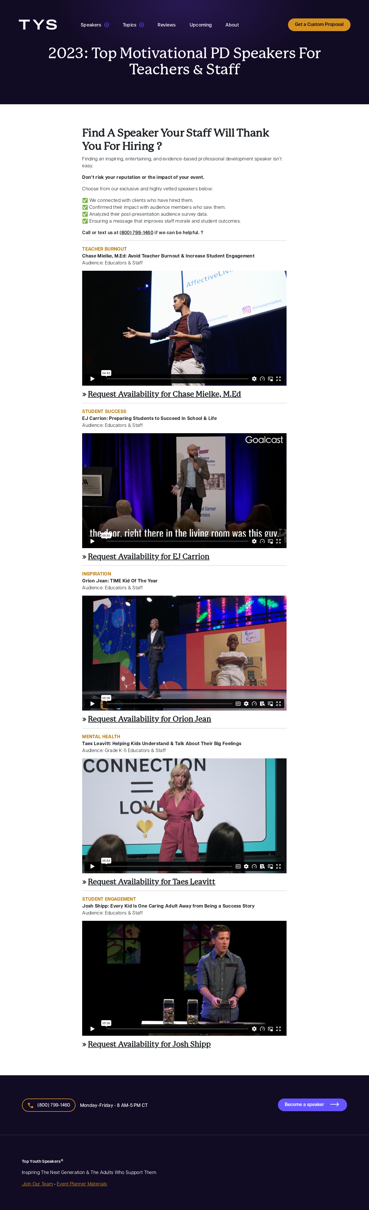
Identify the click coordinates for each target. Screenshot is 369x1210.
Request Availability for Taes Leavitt (151, 882)
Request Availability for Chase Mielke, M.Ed (164, 394)
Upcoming (201, 25)
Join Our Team (37, 1183)
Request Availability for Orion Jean (149, 719)
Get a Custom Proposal (319, 24)
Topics (130, 25)
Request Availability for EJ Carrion (148, 556)
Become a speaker (304, 1104)
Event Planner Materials (82, 1183)
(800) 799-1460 (136, 232)
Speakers (91, 25)
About (232, 25)
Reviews (167, 25)
